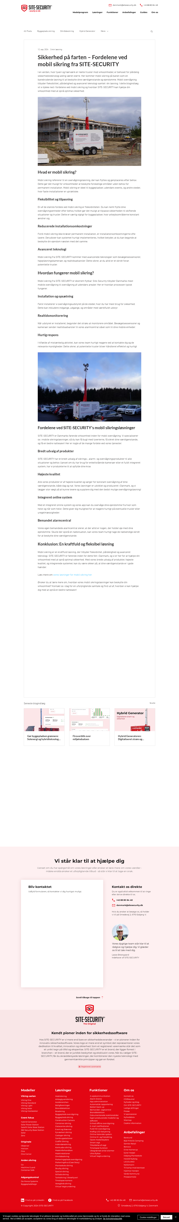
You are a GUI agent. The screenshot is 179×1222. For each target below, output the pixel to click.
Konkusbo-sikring (63, 1147)
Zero (23, 1135)
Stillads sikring (62, 1174)
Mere (103, 31)
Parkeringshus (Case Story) (67, 1162)
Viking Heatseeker (29, 1111)
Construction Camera (65, 1120)
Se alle (152, 703)
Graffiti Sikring (62, 1141)
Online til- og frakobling (101, 1137)
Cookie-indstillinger (148, 1217)
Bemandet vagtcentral (100, 1110)
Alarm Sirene (96, 1099)
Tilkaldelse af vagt (98, 1145)
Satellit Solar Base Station (32, 1127)
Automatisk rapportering (101, 1104)
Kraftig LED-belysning (100, 1131)
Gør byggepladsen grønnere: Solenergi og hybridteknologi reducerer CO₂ (43, 737)
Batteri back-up (97, 1107)
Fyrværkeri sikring (63, 1132)
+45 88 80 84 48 (150, 5)
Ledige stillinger (131, 1108)
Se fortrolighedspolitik (112, 1218)
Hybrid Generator (87, 31)
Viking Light (26, 1105)
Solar (23, 1133)
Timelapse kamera (63, 1180)
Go (22, 1164)
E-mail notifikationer (99, 1126)
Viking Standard (28, 1103)
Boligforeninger (62, 1105)
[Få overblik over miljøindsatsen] (89, 719)
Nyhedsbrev (129, 1117)
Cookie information (132, 1123)
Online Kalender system (101, 1134)
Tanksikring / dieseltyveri (66, 1177)
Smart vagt (95, 1142)
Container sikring (63, 1123)
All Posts (28, 31)
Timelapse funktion (99, 1148)
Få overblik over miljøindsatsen (82, 737)
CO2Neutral (129, 1099)
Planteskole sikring (64, 1165)
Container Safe (27, 1170)
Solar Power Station (30, 1124)
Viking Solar (26, 1108)
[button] (151, 31)
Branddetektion (62, 1108)
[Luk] (175, 1217)
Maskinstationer (62, 1153)
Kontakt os (128, 1096)
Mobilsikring (61, 1096)
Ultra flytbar (95, 1153)
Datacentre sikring (63, 1126)
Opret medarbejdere (99, 1140)
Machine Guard (28, 1167)
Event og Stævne (63, 1129)
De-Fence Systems (29, 1181)
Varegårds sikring (63, 1183)
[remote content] (89, 633)
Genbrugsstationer (63, 1138)
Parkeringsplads (63, 1159)
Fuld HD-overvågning (100, 1129)
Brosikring (60, 1111)
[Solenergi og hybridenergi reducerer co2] (44, 719)
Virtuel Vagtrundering (65, 1186)
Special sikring (62, 1171)
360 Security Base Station (32, 1130)
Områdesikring (67, 31)
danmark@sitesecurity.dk (124, 5)
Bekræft (166, 1217)
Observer (25, 1146)
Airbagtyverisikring (64, 1099)
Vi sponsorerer (130, 1114)
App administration (99, 1101)
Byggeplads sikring (46, 31)
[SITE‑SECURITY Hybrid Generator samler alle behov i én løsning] (135, 719)
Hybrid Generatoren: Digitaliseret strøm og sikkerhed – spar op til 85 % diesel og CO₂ (133, 737)
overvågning (76, 1159)
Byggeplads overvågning (66, 1114)
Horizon (24, 1148)
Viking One (26, 1100)
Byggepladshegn (29, 1184)
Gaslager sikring (62, 1135)
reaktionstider (112, 1115)
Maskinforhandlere (64, 1150)
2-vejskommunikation (100, 1096)
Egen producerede (99, 1118)
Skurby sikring (61, 1168)
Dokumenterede (98, 1115)
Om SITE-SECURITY (132, 1105)
